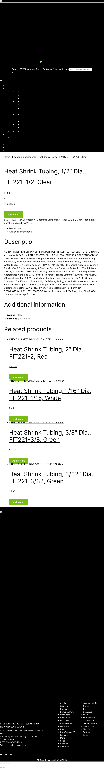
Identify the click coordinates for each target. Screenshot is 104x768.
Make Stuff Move (19, 137)
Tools (23, 124)
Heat (85, 219)
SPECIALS (25, 127)
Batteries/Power (28, 91)
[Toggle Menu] (1, 80)
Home (8, 85)
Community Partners (15, 134)
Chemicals (25, 95)
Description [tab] (15, 228)
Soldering (25, 117)
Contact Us (11, 144)
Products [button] (9, 88)
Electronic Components (32, 101)
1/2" (69, 219)
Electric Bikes (27, 131)
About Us (10, 140)
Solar (22, 114)
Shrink (7, 223)
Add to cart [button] (18, 377)
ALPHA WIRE (25, 223)
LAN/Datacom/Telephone (33, 104)
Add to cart (13, 214)
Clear (79, 219)
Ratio (91, 219)
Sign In (8, 147)
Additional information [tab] (20, 231)
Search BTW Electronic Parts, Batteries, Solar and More (40, 69)
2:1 (73, 219)
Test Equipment (28, 121)
